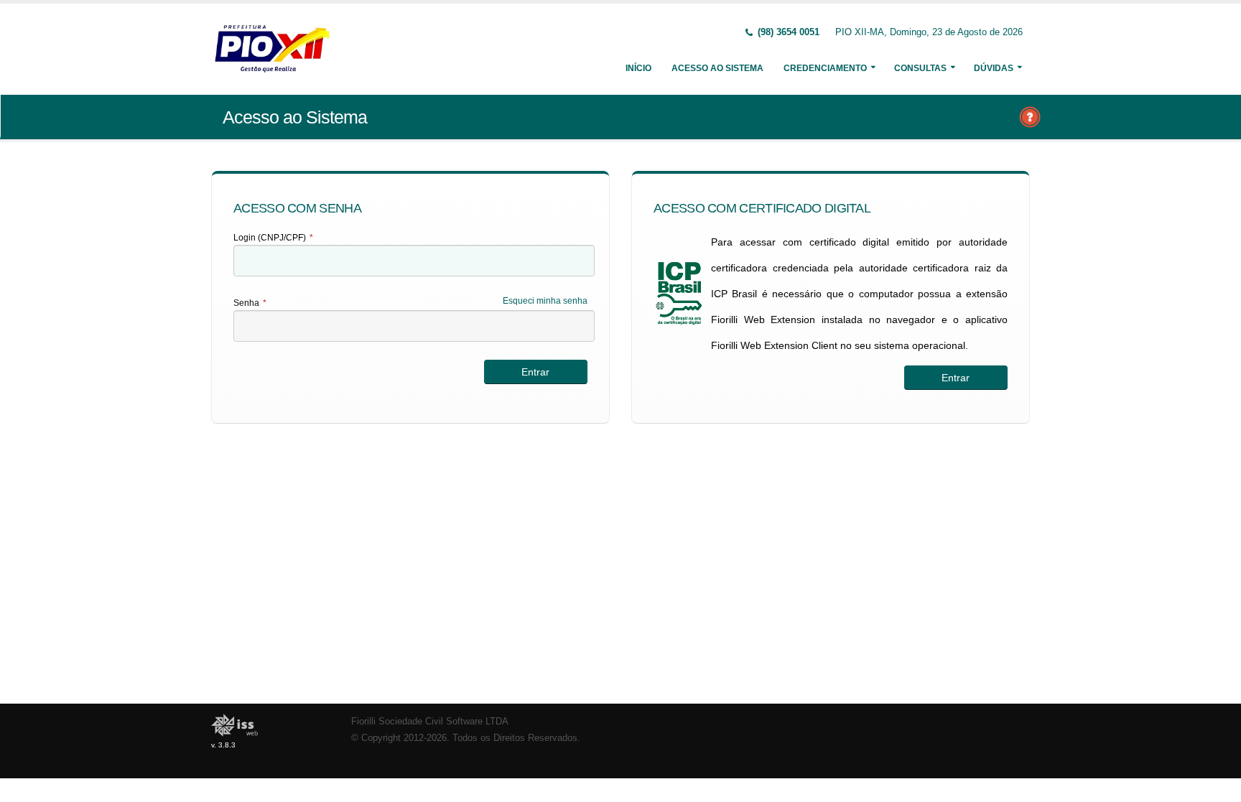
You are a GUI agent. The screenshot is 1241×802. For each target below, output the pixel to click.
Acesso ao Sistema (717, 68)
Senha (249, 303)
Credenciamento (825, 68)
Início (638, 68)
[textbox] (414, 260)
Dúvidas (993, 68)
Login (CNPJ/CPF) (273, 238)
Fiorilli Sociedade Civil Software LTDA (429, 722)
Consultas (920, 68)
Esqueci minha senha (545, 301)
